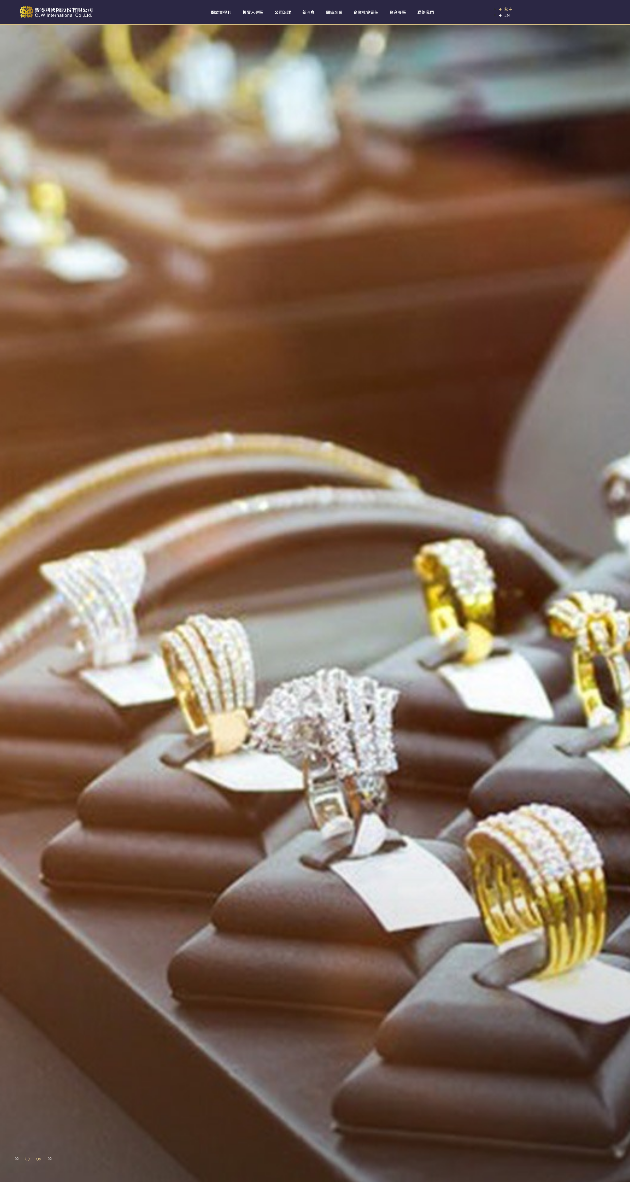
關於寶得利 (221, 12)
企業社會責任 (366, 12)
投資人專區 (253, 12)
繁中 (508, 9)
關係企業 (334, 12)
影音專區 (398, 12)
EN (507, 15)
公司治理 (283, 12)
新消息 (308, 12)
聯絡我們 (425, 12)
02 (39, 1160)
